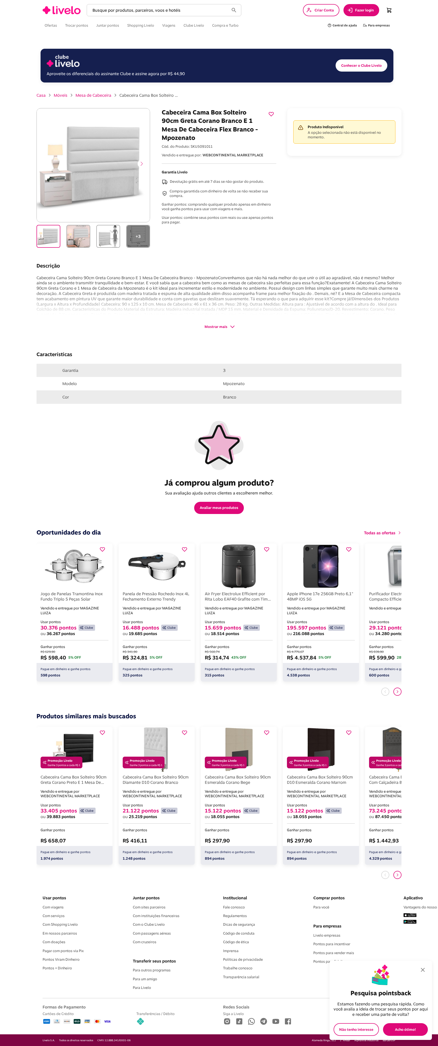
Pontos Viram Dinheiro (61, 959)
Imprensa (231, 951)
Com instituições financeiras (156, 916)
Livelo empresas (326, 935)
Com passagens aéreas (152, 933)
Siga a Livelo (233, 1013)
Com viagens (53, 907)
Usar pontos (54, 897)
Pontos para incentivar (331, 944)
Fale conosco (234, 907)
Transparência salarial (241, 977)
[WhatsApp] (251, 1021)
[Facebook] (288, 1021)
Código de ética (236, 942)
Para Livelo (142, 988)
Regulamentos (235, 916)
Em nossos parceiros (60, 933)
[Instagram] (227, 1021)
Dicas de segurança (239, 924)
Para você (321, 907)
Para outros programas (152, 970)
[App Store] (410, 915)
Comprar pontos (329, 897)
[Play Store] (410, 922)
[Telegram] (264, 1021)
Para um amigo (145, 979)
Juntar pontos (146, 897)
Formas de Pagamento (64, 1006)
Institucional (235, 897)
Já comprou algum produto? (219, 482)
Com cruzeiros (144, 942)
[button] (159, 10)
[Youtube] (276, 1021)
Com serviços (54, 916)
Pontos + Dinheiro (57, 968)
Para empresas (327, 925)
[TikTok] (239, 1021)
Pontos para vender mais (333, 953)
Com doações (54, 942)
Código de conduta (238, 933)
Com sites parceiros (149, 907)
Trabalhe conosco (237, 968)
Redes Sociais (236, 1006)
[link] (62, 10)
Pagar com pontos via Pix (63, 951)
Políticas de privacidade (243, 959)
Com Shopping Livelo (60, 924)
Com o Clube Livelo (149, 924)
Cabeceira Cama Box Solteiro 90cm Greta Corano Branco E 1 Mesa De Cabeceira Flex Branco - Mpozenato (149, 95)
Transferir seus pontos (154, 961)
